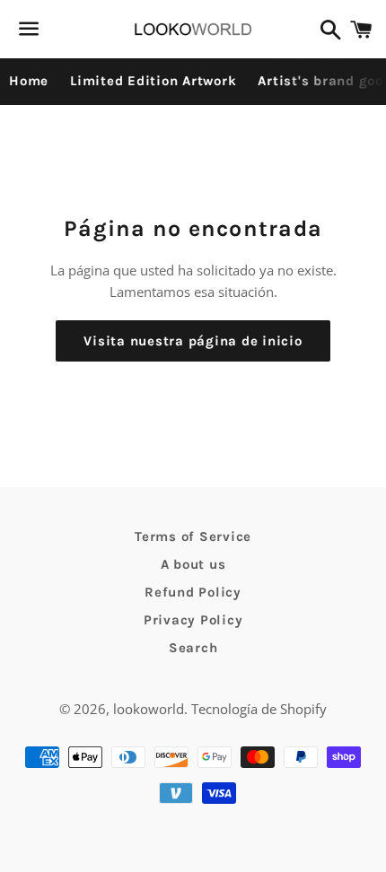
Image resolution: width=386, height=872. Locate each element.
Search (193, 648)
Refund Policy (193, 592)
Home (28, 81)
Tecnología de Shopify (259, 709)
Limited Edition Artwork (153, 81)
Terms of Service (193, 536)
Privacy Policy (193, 620)
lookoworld (148, 709)
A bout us (193, 564)
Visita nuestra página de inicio (192, 341)
